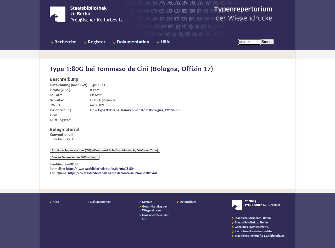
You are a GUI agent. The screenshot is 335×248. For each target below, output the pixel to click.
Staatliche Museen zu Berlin (253, 218)
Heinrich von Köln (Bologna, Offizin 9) (149, 110)
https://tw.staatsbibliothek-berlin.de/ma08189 (100, 169)
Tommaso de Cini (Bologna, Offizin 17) (155, 69)
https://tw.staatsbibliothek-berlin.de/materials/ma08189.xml (112, 173)
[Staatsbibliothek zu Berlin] (86, 21)
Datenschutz (188, 202)
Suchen (267, 42)
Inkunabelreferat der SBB (155, 217)
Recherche (65, 42)
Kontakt (147, 202)
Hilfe (166, 42)
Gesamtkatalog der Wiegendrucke (154, 208)
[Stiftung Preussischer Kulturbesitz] (256, 209)
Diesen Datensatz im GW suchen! (75, 157)
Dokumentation (133, 42)
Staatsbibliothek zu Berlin (251, 222)
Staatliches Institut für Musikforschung (259, 236)
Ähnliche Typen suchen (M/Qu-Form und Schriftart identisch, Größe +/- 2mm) (105, 150)
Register (96, 42)
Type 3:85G (106, 110)
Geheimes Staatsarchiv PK (252, 227)
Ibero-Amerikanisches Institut (254, 231)
